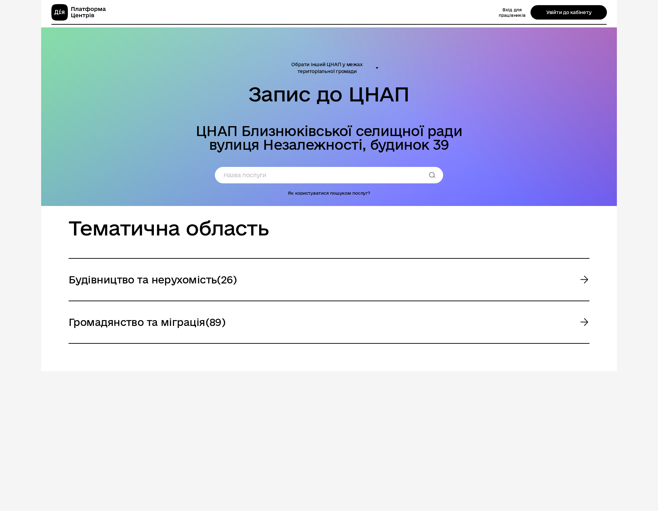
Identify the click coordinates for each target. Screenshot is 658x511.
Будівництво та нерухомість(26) (153, 279)
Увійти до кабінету (568, 12)
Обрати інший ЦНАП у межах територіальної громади (326, 68)
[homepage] (78, 12)
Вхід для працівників (512, 12)
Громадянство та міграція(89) (147, 322)
